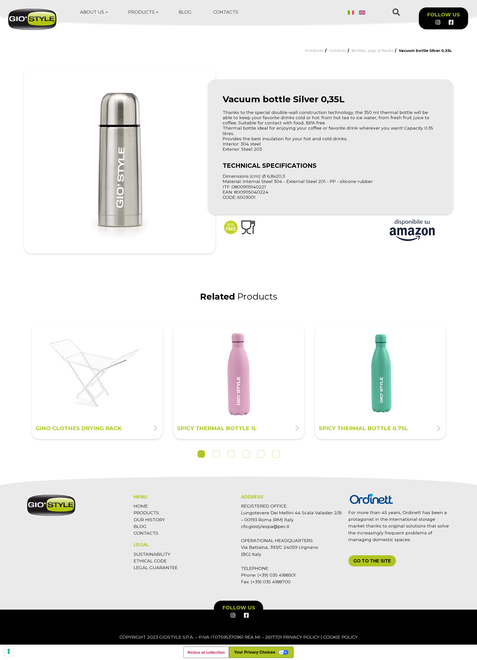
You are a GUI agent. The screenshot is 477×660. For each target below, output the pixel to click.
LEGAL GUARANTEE (156, 567)
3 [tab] (231, 454)
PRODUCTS (146, 512)
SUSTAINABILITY (152, 554)
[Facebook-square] (451, 22)
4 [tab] (246, 454)
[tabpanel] (97, 381)
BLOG (140, 526)
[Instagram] (437, 22)
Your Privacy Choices (254, 652)
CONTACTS (146, 533)
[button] (372, 560)
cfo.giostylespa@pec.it (265, 526)
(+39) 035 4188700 (271, 581)
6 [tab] (275, 454)
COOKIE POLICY (340, 637)
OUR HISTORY (149, 519)
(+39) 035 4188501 (276, 575)
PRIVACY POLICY (301, 637)
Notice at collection (206, 652)
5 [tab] (261, 454)
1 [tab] (201, 454)
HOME (141, 506)
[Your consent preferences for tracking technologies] (8, 651)
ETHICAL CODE (150, 560)
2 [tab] (216, 454)
